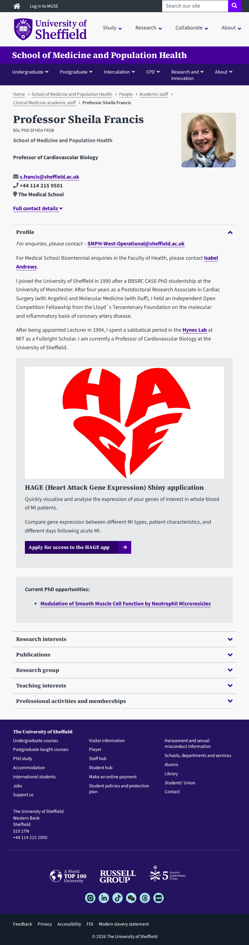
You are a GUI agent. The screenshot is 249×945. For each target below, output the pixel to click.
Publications (33, 654)
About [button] (229, 28)
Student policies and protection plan (119, 789)
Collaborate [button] (189, 28)
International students (34, 777)
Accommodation (29, 768)
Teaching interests (41, 685)
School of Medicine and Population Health (99, 55)
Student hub (100, 768)
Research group (37, 670)
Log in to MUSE (44, 6)
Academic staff (153, 94)
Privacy (45, 924)
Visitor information (107, 741)
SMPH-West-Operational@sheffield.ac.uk (136, 244)
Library (171, 774)
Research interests (41, 639)
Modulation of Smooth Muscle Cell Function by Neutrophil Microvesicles (125, 604)
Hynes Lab (194, 330)
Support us (23, 795)
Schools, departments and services (198, 756)
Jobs (17, 786)
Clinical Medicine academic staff (44, 102)
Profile (25, 232)
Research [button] (145, 28)
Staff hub (97, 759)
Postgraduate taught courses (40, 750)
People (126, 94)
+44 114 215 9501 (41, 186)
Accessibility (69, 924)
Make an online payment (113, 777)
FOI (90, 924)
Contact (172, 792)
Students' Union (180, 783)
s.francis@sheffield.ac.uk (49, 177)
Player (95, 750)
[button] (31, 71)
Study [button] (109, 28)
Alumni (171, 765)
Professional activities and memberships (71, 701)
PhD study (22, 759)
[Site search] (234, 6)
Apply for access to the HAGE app (69, 547)
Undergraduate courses (35, 741)
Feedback (22, 924)
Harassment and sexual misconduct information (188, 744)
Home (19, 94)
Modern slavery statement (124, 924)
